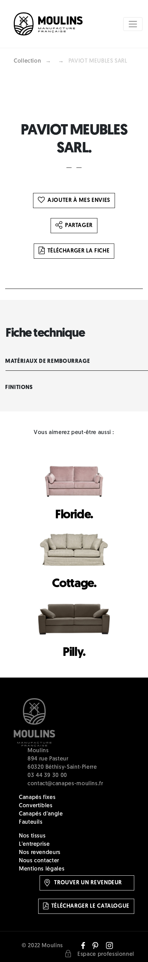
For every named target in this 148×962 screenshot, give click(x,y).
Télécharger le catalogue (90, 906)
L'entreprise (34, 844)
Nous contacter (39, 861)
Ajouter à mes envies (78, 200)
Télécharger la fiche (78, 251)
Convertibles (36, 806)
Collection (27, 61)
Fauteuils (31, 822)
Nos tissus (32, 836)
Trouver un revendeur (87, 883)
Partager (79, 225)
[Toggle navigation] (132, 24)
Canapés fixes (37, 797)
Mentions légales (41, 869)
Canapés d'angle (41, 814)
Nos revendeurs (40, 852)
